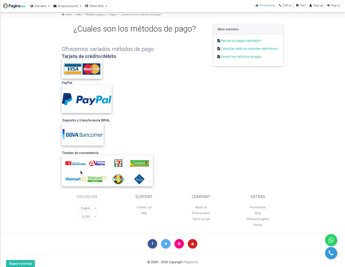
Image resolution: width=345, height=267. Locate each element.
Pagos (113, 14)
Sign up (317, 5)
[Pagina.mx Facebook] (152, 243)
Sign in (335, 5)
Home (68, 14)
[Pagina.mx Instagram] (179, 243)
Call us (287, 5)
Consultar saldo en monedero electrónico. (249, 49)
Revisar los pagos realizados (241, 41)
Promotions (258, 207)
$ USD (86, 216)
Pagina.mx (190, 262)
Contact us (144, 207)
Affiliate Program (258, 219)
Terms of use (201, 219)
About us (201, 207)
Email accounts (68, 6)
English (85, 208)
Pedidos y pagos (95, 14)
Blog (258, 213)
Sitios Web (97, 6)
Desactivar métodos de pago (241, 57)
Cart (302, 5)
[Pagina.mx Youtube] (192, 243)
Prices (258, 225)
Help (78, 14)
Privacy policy (201, 213)
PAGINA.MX (87, 196)
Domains (40, 6)
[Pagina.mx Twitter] (166, 243)
